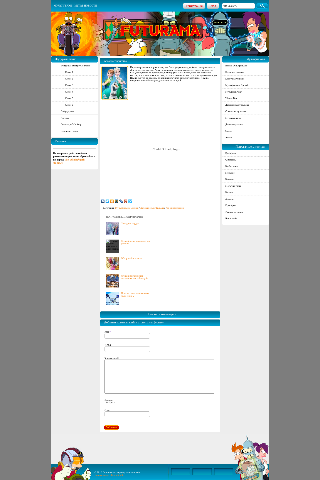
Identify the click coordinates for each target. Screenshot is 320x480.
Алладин (229, 199)
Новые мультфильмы (236, 65)
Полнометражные (234, 72)
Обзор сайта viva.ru (131, 258)
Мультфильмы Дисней (126, 207)
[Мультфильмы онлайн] (160, 25)
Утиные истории (234, 212)
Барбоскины (231, 166)
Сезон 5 (69, 98)
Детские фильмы (234, 124)
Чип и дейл (231, 218)
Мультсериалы (233, 118)
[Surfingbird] (130, 201)
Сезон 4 (69, 91)
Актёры (65, 118)
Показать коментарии (162, 314)
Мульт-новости (85, 5)
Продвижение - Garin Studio (109, 475)
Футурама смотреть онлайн (75, 65)
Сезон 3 (69, 85)
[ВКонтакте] (103, 201)
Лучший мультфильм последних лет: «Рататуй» (134, 277)
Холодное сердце (130, 223)
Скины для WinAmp (71, 124)
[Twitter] (107, 201)
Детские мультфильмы (152, 207)
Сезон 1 (69, 72)
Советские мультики (235, 111)
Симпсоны (230, 159)
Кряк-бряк (230, 205)
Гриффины (230, 153)
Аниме (228, 137)
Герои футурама (69, 131)
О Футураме (67, 111)
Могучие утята (233, 185)
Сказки (228, 131)
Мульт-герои (63, 5)
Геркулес (229, 172)
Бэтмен (229, 192)
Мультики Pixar (233, 91)
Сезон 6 (69, 104)
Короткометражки (175, 207)
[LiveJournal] (121, 201)
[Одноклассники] (112, 201)
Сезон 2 (69, 78)
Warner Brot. (231, 98)
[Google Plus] (125, 201)
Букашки (229, 179)
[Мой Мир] (116, 201)
